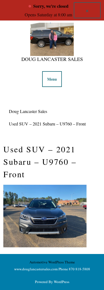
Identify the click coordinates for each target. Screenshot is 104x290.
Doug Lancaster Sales (52, 59)
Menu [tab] (52, 79)
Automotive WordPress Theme (52, 262)
